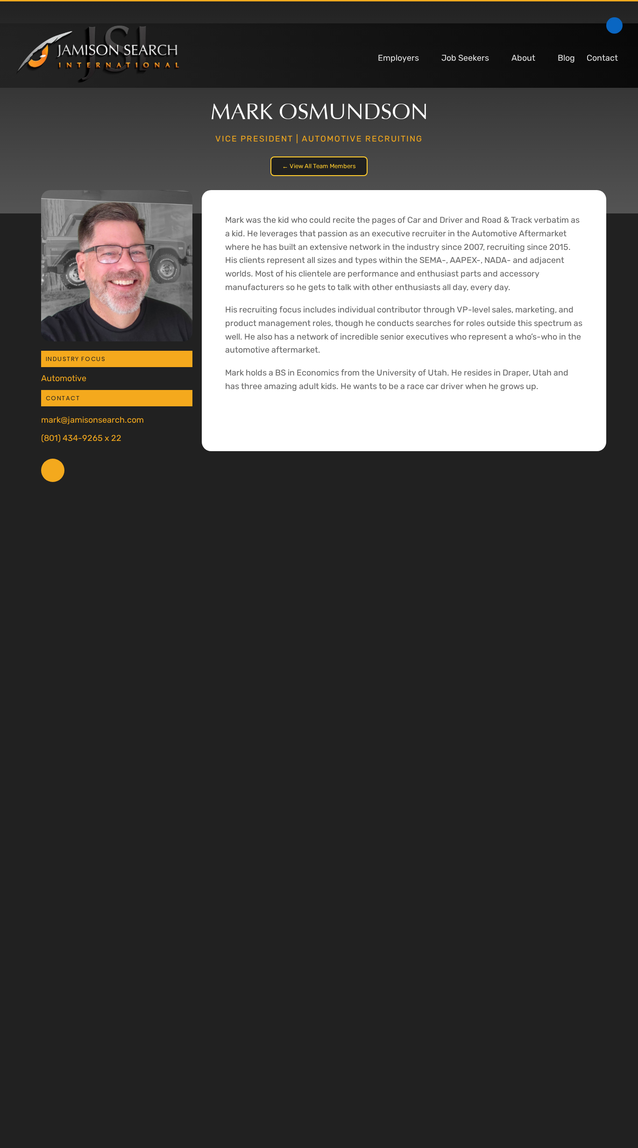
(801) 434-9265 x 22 (81, 438)
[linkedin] (614, 25)
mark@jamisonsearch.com (92, 420)
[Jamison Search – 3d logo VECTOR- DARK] (97, 30)
